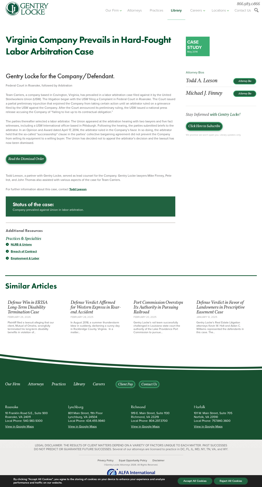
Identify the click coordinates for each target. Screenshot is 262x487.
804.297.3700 (158, 421)
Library (176, 10)
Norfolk (199, 406)
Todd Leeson (78, 189)
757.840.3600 (221, 421)
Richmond (138, 406)
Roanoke (11, 406)
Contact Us (243, 10)
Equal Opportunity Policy (133, 460)
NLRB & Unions (21, 244)
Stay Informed (213, 115)
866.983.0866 (248, 4)
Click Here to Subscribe (204, 126)
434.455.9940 (95, 421)
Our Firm (112, 10)
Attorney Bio (244, 81)
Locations (219, 10)
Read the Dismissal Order (26, 159)
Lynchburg (75, 406)
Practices (156, 10)
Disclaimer (158, 460)
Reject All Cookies (231, 481)
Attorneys (134, 10)
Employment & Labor (25, 258)
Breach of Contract (24, 251)
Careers (196, 10)
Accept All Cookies (195, 481)
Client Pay (125, 384)
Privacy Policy (106, 460)
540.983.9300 (33, 421)
